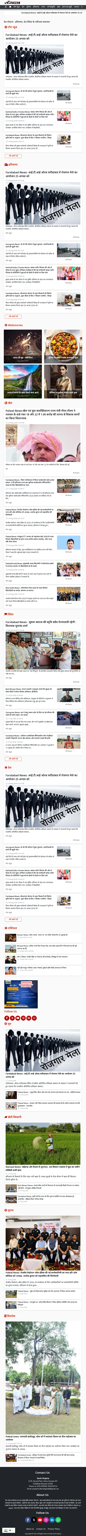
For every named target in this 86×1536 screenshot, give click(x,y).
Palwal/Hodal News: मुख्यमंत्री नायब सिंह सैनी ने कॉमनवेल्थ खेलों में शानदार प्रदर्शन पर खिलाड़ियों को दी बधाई (30, 565)
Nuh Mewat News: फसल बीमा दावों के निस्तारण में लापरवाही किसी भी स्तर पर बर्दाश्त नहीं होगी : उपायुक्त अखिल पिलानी (48, 1187)
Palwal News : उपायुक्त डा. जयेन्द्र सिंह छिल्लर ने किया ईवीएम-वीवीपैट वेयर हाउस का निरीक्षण (47, 1303)
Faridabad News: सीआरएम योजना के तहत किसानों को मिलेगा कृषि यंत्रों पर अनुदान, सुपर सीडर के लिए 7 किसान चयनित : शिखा (29, 136)
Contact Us (41, 1529)
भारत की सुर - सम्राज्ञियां (23, 357)
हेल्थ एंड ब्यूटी (67, 7)
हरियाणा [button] (36, 7)
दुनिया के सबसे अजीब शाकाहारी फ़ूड (63, 357)
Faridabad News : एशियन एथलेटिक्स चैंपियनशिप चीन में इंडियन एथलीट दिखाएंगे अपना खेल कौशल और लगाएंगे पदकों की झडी (29, 737)
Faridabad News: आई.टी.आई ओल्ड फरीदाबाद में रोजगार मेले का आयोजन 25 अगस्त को (40, 1076)
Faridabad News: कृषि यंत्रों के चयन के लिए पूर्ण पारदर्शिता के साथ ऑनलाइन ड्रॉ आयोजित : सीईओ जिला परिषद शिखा (46, 1197)
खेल (58, 7)
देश (23, 7)
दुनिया (29, 7)
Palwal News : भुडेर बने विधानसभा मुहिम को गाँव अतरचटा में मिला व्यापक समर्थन (46, 1291)
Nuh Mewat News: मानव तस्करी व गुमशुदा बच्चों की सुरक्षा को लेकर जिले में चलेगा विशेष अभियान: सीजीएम (29, 690)
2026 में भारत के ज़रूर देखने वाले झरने (23, 392)
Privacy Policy (54, 1529)
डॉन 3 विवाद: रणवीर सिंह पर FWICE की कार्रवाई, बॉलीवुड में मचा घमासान (42, 957)
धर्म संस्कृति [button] (51, 7)
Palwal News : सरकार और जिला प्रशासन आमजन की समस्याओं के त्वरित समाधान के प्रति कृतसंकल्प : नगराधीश (49, 1104)
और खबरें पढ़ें (13, 156)
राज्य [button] (43, 7)
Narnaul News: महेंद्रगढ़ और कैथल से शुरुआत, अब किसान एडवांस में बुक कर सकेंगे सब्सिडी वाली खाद (43, 1169)
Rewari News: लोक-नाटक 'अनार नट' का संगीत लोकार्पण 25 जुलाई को (42, 935)
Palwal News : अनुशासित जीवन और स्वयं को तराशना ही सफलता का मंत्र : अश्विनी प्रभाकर (49, 1092)
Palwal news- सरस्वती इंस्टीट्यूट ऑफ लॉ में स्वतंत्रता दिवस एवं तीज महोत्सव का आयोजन (41, 1438)
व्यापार (76, 7)
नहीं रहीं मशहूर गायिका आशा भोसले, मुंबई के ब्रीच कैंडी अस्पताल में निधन (41, 968)
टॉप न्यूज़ (16, 7)
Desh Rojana (57, 1534)
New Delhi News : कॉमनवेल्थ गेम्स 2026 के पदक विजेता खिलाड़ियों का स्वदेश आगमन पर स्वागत (26, 589)
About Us (30, 1529)
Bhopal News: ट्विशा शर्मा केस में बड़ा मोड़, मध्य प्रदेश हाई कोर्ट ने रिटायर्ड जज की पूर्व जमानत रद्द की (47, 947)
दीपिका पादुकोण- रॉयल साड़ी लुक (63, 392)
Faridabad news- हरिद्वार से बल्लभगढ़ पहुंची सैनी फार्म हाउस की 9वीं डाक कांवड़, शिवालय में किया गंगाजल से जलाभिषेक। (46, 1456)
